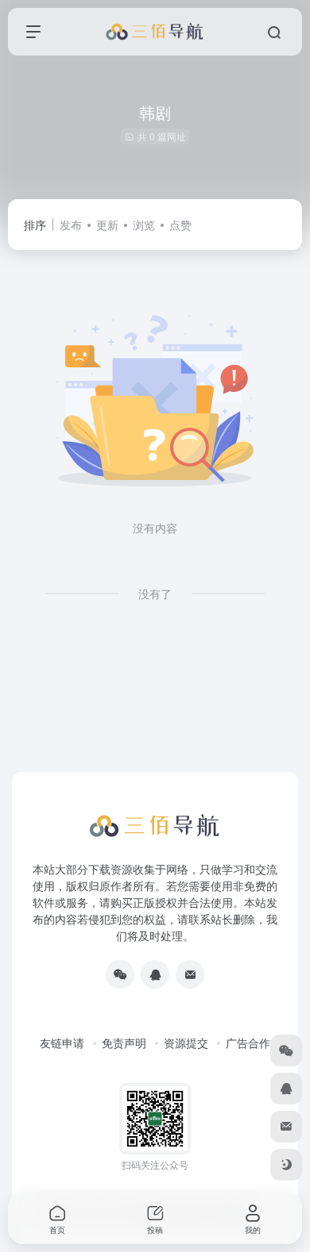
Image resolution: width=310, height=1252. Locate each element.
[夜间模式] (286, 1165)
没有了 (155, 593)
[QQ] (155, 974)
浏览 (144, 224)
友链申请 (62, 1042)
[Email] (190, 974)
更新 (107, 224)
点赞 (180, 224)
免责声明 (124, 1042)
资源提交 (186, 1042)
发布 (71, 224)
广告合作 (248, 1042)
